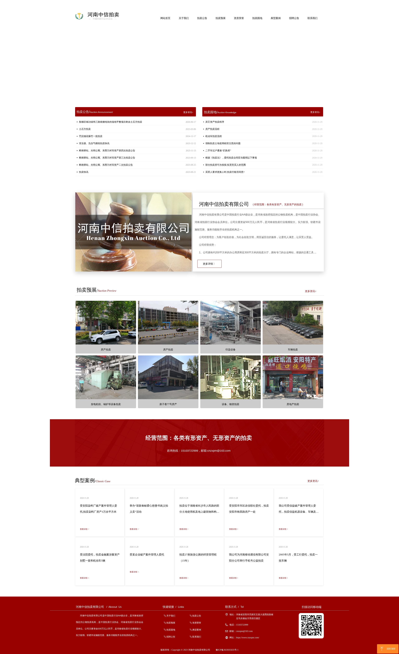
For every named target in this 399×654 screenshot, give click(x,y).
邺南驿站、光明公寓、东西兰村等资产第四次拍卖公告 (107, 150)
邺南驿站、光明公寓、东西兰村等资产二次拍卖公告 (106, 165)
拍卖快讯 (83, 172)
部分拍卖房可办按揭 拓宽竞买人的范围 (225, 165)
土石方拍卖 (85, 129)
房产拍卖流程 (212, 129)
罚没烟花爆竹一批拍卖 (90, 136)
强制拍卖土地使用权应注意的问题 (222, 143)
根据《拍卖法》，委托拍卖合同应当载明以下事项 (231, 157)
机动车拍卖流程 (213, 136)
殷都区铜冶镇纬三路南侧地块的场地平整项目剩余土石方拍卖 (110, 122)
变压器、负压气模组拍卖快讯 (94, 143)
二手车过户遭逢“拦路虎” (218, 150)
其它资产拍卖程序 (214, 122)
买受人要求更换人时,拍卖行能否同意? (225, 172)
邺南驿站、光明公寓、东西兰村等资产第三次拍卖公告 (107, 157)
